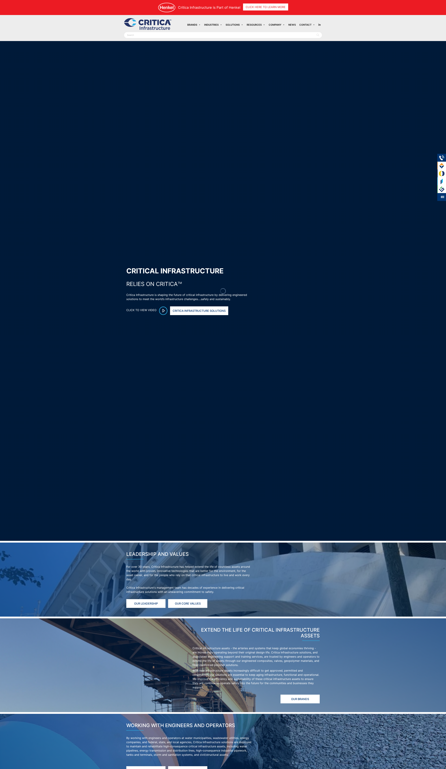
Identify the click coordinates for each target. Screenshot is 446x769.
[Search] (318, 35)
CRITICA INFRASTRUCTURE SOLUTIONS (199, 310)
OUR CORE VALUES (188, 603)
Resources (254, 24)
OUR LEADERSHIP (146, 603)
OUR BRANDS (300, 699)
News (292, 24)
